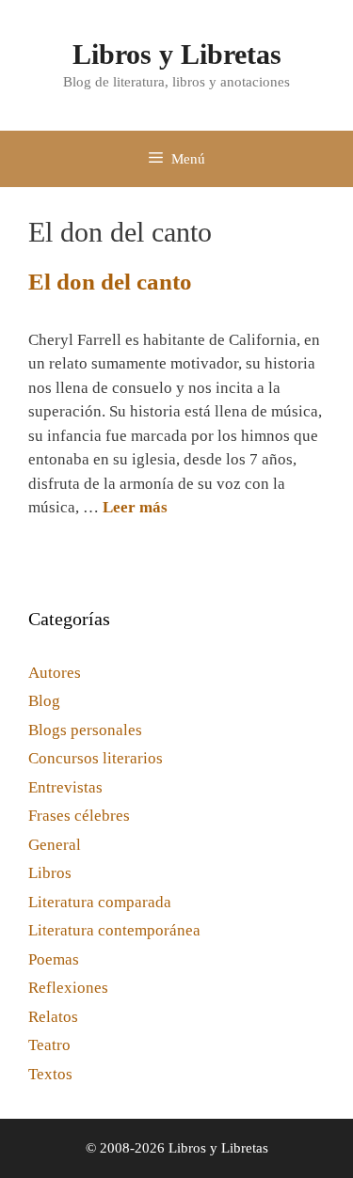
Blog (44, 701)
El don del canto (110, 281)
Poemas (53, 959)
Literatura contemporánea (114, 930)
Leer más (135, 507)
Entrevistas (65, 787)
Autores (54, 673)
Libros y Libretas (176, 54)
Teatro (49, 1045)
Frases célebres (79, 816)
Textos (50, 1074)
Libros (50, 873)
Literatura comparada (99, 902)
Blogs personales (85, 730)
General (54, 845)
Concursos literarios (95, 758)
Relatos (53, 1017)
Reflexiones (68, 988)
